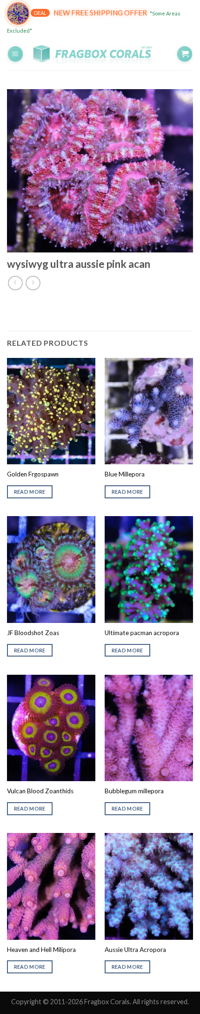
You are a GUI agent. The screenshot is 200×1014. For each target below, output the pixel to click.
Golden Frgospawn (33, 474)
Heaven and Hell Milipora (41, 949)
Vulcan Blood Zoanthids (40, 791)
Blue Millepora (125, 474)
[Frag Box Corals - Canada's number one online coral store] (100, 54)
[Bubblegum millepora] (149, 728)
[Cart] (184, 54)
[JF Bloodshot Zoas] (51, 569)
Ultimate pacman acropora (142, 632)
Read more (30, 492)
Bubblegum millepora (134, 791)
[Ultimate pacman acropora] (149, 569)
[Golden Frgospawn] (51, 411)
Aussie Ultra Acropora (135, 949)
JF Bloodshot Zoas (33, 632)
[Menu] (15, 54)
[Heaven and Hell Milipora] (51, 886)
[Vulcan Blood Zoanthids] (51, 728)
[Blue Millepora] (149, 411)
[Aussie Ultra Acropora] (149, 886)
